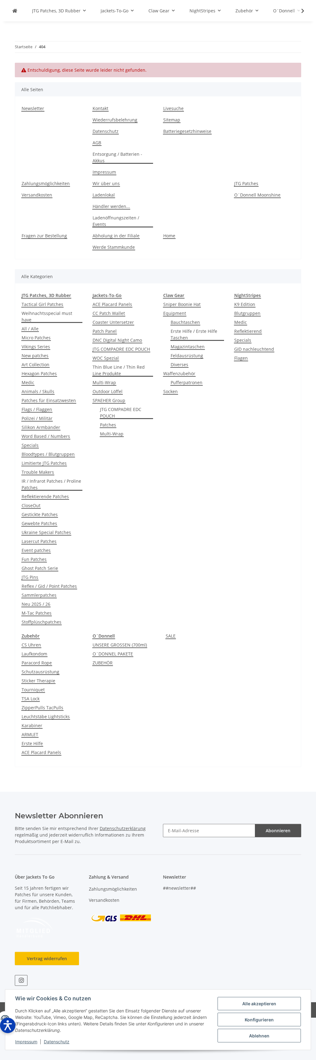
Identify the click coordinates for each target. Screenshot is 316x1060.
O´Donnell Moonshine (257, 195)
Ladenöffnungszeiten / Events (116, 221)
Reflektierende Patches (45, 496)
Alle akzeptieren (259, 1003)
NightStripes (247, 295)
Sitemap (171, 120)
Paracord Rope (37, 663)
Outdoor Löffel (108, 391)
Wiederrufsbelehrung (115, 120)
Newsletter (33, 108)
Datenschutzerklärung (123, 828)
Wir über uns (106, 183)
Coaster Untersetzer (113, 322)
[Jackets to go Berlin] (15, 10)
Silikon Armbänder (41, 427)
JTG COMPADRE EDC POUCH (121, 349)
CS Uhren (31, 645)
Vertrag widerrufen (47, 958)
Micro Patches (36, 338)
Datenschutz (56, 1041)
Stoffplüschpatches (41, 622)
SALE (171, 636)
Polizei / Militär (37, 418)
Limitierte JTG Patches (44, 463)
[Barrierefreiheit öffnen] (7, 1025)
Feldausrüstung (187, 355)
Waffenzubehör (179, 373)
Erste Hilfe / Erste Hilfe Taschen (194, 334)
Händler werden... (111, 206)
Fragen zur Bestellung (44, 236)
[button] (298, 11)
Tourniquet (33, 690)
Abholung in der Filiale (116, 236)
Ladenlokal (104, 195)
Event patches (36, 550)
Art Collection (35, 364)
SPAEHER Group (109, 400)
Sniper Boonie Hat (182, 304)
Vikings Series (36, 347)
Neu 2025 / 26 (36, 604)
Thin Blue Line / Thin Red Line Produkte (119, 370)
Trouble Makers (38, 472)
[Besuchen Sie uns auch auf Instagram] (21, 980)
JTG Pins (30, 577)
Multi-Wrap (104, 382)
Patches (108, 425)
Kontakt (100, 108)
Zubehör (31, 636)
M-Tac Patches (37, 613)
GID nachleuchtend (254, 349)
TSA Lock (31, 699)
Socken (170, 391)
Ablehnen (259, 1035)
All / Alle (30, 329)
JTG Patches (246, 183)
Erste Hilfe (32, 743)
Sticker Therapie (38, 681)
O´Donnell (104, 636)
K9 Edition (244, 304)
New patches (35, 355)
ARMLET (30, 734)
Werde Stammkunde (114, 247)
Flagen (241, 358)
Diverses (179, 364)
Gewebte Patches (39, 523)
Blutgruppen (247, 313)
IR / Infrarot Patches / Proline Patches (51, 484)
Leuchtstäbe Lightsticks (46, 716)
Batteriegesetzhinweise (187, 131)
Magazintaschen (188, 347)
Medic (28, 382)
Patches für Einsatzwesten (49, 400)
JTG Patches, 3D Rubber (46, 295)
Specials (30, 445)
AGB (97, 143)
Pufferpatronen (186, 382)
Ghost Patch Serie (40, 568)
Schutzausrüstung (40, 672)
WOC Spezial (106, 358)
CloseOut (31, 505)
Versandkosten (37, 195)
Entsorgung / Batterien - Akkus (117, 157)
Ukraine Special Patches (46, 532)
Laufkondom (34, 654)
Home (169, 236)
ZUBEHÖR (103, 663)
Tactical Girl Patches (42, 304)
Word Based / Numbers (46, 436)
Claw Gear (173, 295)
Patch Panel (105, 331)
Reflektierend (248, 331)
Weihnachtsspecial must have (47, 316)
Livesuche (173, 108)
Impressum (26, 1041)
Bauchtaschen (185, 322)
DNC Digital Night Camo (117, 340)
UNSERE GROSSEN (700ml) (120, 645)
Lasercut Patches (39, 541)
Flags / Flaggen (37, 409)
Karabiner (32, 725)
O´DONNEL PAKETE (113, 654)
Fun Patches (34, 559)
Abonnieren (278, 830)
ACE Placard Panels (112, 304)
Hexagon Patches (39, 373)
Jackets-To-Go (107, 295)
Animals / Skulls (38, 391)
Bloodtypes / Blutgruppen (48, 454)
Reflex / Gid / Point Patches (49, 586)
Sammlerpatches (39, 595)
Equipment (174, 313)
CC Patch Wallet (109, 313)
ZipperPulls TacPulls (42, 707)
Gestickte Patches (40, 514)
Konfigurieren (259, 1019)
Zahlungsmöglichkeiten (46, 183)
